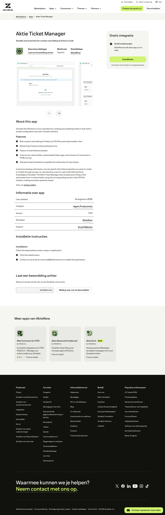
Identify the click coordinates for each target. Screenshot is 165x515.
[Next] (59, 113)
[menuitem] (159, 2)
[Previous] (49, 113)
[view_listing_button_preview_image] (45, 84)
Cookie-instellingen (79, 509)
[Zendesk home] (9, 7)
